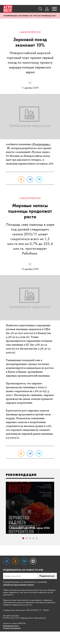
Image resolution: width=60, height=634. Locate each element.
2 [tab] (27, 538)
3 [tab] (30, 538)
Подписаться (47, 575)
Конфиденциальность (11, 626)
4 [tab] (33, 538)
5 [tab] (37, 538)
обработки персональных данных (18, 584)
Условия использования (12, 628)
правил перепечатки (10, 592)
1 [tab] (23, 538)
